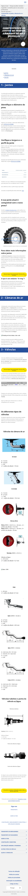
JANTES (6, 73)
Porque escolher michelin (16, 6)
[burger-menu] (25, 2)
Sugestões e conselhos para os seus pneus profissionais (12, 8)
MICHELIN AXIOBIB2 (9, 124)
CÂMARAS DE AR (9, 75)
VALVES (6, 77)
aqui (23, 190)
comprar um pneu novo (10, 210)
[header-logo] (7, 2)
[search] (21, 2)
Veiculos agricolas (6, 11)
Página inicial (4, 6)
